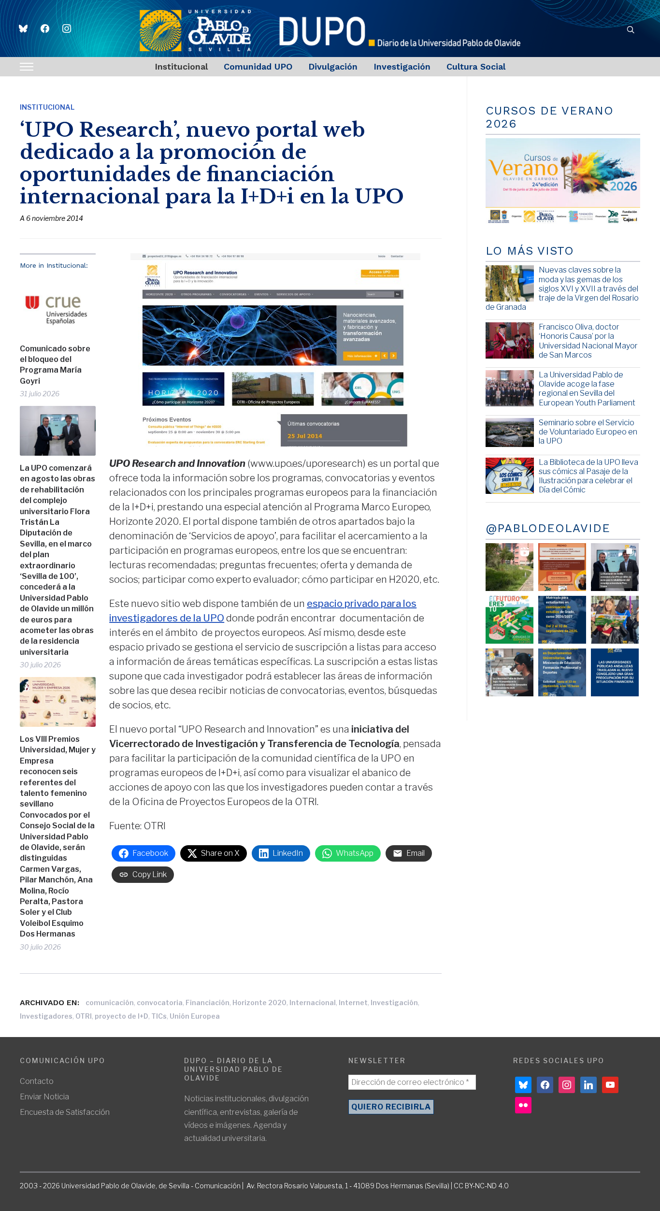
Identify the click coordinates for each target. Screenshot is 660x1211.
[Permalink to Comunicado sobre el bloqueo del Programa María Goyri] (58, 306)
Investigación (401, 66)
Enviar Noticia (44, 1096)
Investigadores (46, 1016)
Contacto (37, 1081)
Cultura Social (475, 66)
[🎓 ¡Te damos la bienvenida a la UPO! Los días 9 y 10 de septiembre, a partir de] (509, 620)
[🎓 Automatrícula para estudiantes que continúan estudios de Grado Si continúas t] (562, 620)
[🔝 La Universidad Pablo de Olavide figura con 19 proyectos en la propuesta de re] (509, 672)
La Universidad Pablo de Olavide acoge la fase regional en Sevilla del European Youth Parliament (587, 388)
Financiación (208, 1002)
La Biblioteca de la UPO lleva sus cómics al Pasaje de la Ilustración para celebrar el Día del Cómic (588, 476)
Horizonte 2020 (259, 1002)
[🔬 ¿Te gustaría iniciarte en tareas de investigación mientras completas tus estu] (562, 672)
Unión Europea (195, 1016)
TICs (159, 1016)
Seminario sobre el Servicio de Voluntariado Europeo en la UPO (588, 432)
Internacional (312, 1002)
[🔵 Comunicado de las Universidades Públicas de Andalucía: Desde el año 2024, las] (615, 672)
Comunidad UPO (258, 66)
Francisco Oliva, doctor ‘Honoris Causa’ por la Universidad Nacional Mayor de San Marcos (588, 341)
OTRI (83, 1016)
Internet (353, 1002)
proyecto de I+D (121, 1016)
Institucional (181, 66)
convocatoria (160, 1002)
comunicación (110, 1002)
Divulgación (333, 66)
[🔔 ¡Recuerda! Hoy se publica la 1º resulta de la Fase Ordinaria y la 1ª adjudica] (615, 620)
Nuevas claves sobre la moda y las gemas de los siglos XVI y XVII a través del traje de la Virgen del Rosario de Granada (562, 288)
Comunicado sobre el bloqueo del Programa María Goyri (55, 365)
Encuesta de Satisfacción (65, 1112)
